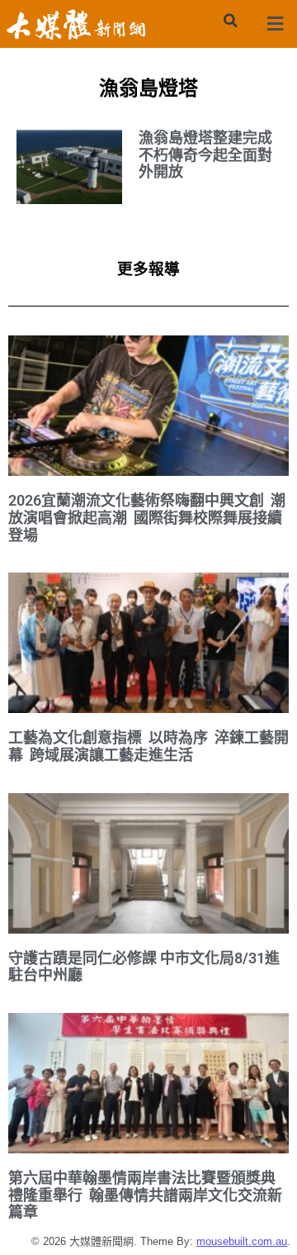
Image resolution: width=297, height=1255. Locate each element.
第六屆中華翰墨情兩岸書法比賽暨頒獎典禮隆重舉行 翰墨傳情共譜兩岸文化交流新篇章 (145, 1194)
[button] (230, 20)
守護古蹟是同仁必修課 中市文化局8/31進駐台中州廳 (144, 966)
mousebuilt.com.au (241, 1241)
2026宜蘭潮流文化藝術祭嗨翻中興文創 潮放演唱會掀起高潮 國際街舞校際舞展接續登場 (146, 517)
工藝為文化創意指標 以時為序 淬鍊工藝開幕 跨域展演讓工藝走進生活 (148, 746)
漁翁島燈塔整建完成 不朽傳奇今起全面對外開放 (205, 154)
